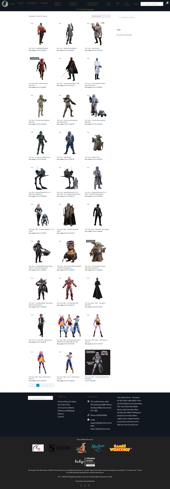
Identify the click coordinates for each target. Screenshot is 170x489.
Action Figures (31, 3)
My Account (126, 4)
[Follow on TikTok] (89, 485)
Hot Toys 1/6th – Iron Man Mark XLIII (67, 303)
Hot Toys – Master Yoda (92, 157)
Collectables (44, 3)
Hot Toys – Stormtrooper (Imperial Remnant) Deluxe (67, 121)
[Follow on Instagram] (85, 485)
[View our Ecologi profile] (85, 461)
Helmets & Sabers (57, 4)
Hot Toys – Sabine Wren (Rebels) (67, 48)
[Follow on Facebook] (81, 485)
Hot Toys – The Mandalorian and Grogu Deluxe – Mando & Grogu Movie (40, 267)
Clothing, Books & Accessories (92, 4)
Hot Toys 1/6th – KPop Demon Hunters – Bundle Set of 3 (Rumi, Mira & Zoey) (69, 341)
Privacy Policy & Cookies (67, 401)
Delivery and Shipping (66, 411)
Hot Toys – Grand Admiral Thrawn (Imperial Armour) (95, 84)
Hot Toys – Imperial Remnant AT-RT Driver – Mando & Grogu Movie (95, 193)
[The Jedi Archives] (5, 3)
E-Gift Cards (108, 4)
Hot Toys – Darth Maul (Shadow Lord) (68, 83)
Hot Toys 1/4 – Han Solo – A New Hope (40, 340)
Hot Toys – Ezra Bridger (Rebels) (38, 48)
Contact (136, 4)
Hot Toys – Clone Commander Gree (39, 157)
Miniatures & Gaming (73, 4)
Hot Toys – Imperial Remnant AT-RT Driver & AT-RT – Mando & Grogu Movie (68, 193)
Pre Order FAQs (64, 405)
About (118, 3)
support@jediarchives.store (101, 423)
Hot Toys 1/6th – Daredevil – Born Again (97, 229)
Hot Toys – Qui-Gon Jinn (92, 48)
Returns (61, 414)
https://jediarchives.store (100, 429)
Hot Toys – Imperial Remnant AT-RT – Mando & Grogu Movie (40, 193)
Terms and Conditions (66, 408)
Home (12, 4)
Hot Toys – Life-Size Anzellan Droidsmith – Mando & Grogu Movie (69, 267)
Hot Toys (20, 3)
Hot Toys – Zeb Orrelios (64, 157)
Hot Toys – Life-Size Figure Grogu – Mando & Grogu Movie (95, 267)
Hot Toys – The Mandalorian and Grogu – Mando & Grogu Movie (41, 304)
